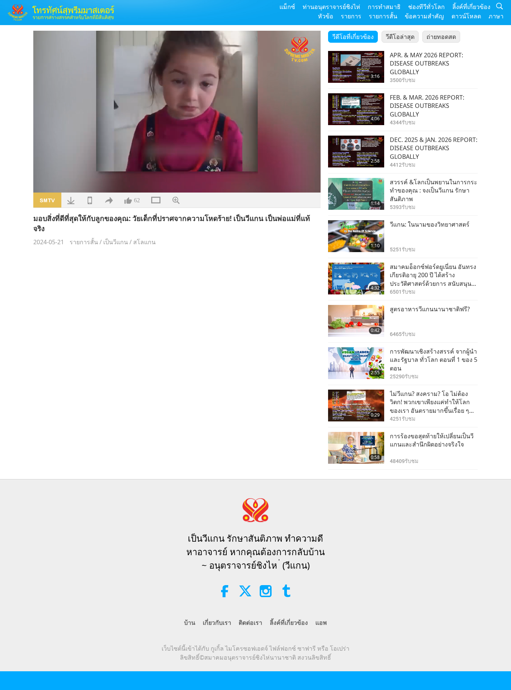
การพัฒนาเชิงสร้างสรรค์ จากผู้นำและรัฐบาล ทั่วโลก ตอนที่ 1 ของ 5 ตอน (433, 359)
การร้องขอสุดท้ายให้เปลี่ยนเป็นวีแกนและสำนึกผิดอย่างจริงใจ (432, 440)
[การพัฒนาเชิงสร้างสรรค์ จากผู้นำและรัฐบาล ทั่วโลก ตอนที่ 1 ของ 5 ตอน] (356, 363)
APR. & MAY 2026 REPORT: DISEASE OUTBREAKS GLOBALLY (426, 63)
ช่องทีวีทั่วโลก (426, 7)
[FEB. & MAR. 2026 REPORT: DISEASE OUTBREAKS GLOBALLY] (356, 109)
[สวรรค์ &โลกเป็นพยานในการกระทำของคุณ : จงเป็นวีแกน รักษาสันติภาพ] (356, 194)
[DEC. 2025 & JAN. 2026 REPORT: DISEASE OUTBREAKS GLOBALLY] (356, 151)
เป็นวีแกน (115, 242)
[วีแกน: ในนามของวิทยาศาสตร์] (356, 236)
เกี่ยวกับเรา (217, 622)
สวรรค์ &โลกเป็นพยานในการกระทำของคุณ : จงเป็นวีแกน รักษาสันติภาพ (433, 190)
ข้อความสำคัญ (424, 16)
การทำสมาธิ (384, 7)
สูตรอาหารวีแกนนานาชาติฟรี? (430, 309)
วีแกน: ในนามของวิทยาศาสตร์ (429, 224)
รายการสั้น (383, 16)
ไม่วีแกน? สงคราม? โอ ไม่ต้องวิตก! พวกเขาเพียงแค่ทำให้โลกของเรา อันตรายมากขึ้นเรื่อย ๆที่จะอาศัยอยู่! (431, 402)
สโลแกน (144, 242)
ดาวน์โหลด (466, 16)
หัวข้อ (325, 16)
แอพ (321, 622)
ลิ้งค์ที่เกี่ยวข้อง (471, 7)
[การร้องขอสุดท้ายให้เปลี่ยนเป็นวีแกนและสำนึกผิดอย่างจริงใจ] (356, 448)
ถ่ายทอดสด (441, 37)
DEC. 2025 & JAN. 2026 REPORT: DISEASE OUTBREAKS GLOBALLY (433, 148)
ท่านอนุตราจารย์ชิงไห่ (331, 7)
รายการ (351, 16)
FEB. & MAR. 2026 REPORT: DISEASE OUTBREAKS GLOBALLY (427, 105)
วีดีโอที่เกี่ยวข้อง (353, 37)
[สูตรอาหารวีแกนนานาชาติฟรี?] (356, 321)
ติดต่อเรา (250, 622)
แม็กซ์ (287, 7)
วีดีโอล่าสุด (400, 37)
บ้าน (189, 622)
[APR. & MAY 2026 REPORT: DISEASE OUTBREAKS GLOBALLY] (356, 67)
